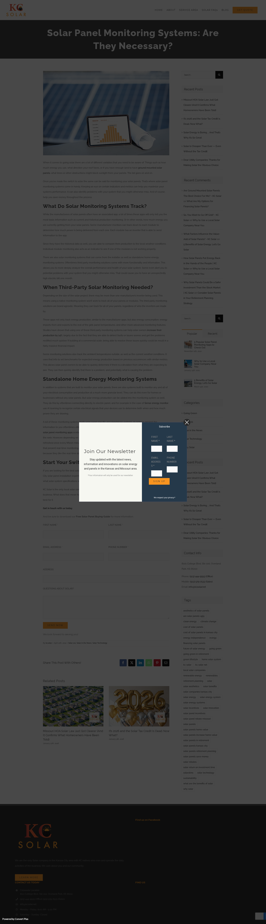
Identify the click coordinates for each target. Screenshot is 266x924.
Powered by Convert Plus (15, 919)
